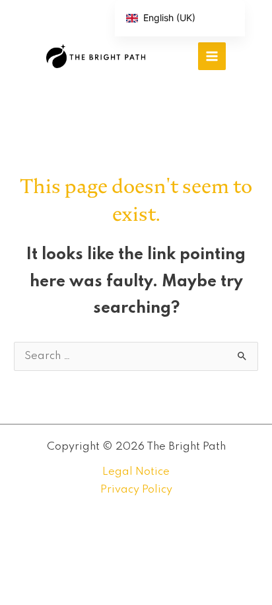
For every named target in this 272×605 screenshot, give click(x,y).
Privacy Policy (136, 489)
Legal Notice (136, 471)
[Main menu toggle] (212, 56)
